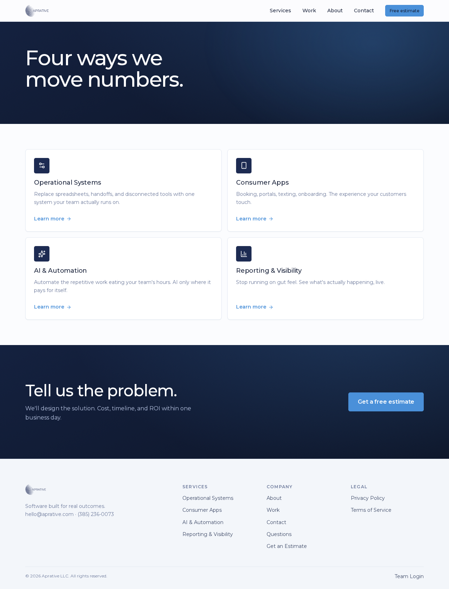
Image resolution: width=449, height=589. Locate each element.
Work (309, 10)
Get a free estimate (386, 401)
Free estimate (405, 10)
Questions (279, 534)
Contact (364, 10)
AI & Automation (202, 522)
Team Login (409, 576)
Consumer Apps (202, 510)
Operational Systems (207, 498)
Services (280, 10)
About (335, 10)
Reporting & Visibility (207, 534)
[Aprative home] (37, 11)
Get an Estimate (287, 546)
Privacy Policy (368, 498)
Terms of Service (371, 510)
